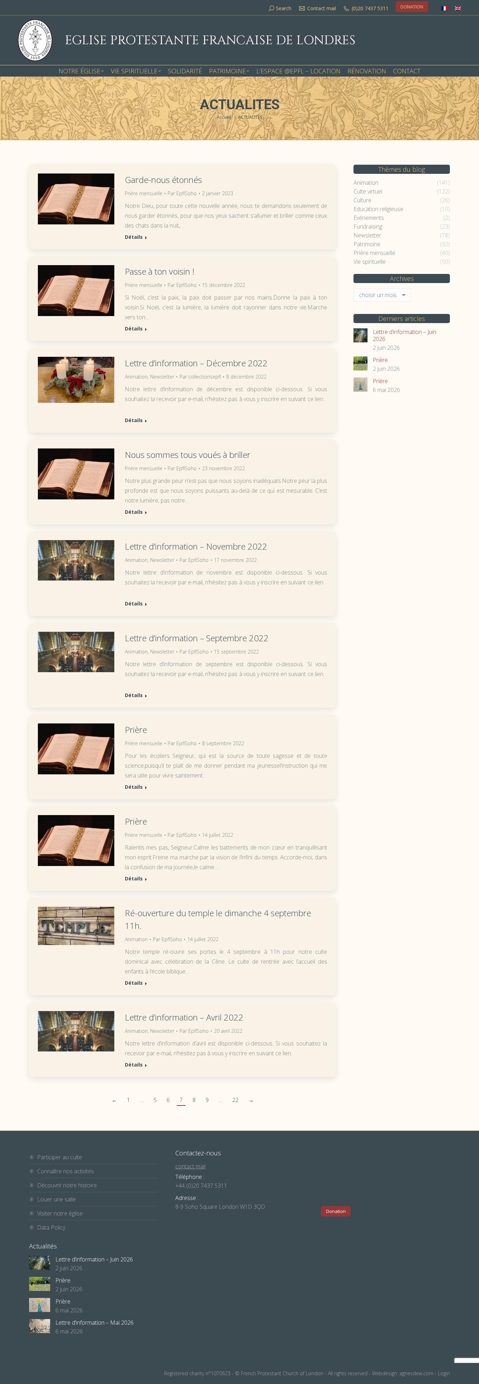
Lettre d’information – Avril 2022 (184, 1017)
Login (444, 1373)
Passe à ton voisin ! (159, 271)
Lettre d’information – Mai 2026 (94, 1322)
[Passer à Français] (444, 8)
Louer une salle (56, 1199)
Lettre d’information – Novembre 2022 (196, 546)
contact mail (190, 1166)
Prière (136, 729)
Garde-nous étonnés (163, 179)
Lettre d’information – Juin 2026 (404, 335)
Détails (134, 237)
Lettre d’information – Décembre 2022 (196, 363)
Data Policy (51, 1227)
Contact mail (321, 8)
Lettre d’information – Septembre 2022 (197, 638)
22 (235, 1100)
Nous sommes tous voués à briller (187, 454)
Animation (136, 376)
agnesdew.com (416, 1373)
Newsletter (162, 376)
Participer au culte (59, 1157)
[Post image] (360, 335)
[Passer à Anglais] (458, 8)
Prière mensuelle (143, 193)
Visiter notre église (60, 1213)
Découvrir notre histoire (67, 1185)
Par (182, 193)
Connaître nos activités (65, 1171)
